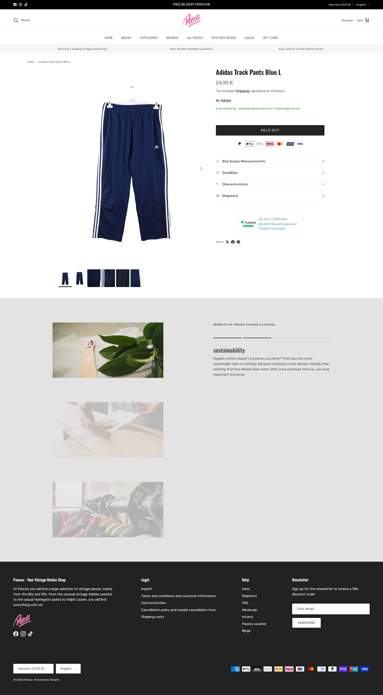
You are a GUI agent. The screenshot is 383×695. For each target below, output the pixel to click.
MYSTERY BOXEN (224, 38)
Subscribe (306, 622)
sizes (246, 589)
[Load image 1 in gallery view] (132, 166)
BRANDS (172, 38)
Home (31, 61)
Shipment (249, 596)
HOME (109, 38)
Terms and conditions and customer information (178, 596)
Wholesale (249, 610)
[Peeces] (191, 20)
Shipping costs (152, 617)
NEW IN (126, 38)
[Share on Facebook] (232, 242)
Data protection (153, 603)
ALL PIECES (195, 38)
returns (247, 617)
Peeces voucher (254, 624)
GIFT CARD (270, 38)
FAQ (245, 603)
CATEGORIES (149, 38)
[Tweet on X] (227, 242)
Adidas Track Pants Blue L (55, 61)
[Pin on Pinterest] (238, 242)
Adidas (226, 101)
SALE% (249, 38)
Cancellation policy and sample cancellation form (178, 610)
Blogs (246, 631)
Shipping (242, 91)
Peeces (28, 679)
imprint (146, 589)
